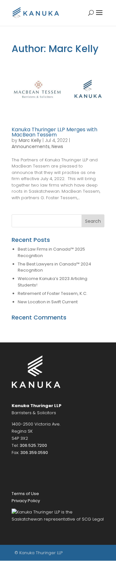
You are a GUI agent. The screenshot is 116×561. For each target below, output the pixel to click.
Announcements (31, 146)
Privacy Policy (26, 501)
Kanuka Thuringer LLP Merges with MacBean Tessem (54, 132)
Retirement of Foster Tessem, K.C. (52, 293)
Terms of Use (25, 494)
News (57, 146)
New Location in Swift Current (48, 302)
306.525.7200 (33, 445)
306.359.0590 (34, 452)
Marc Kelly (30, 140)
